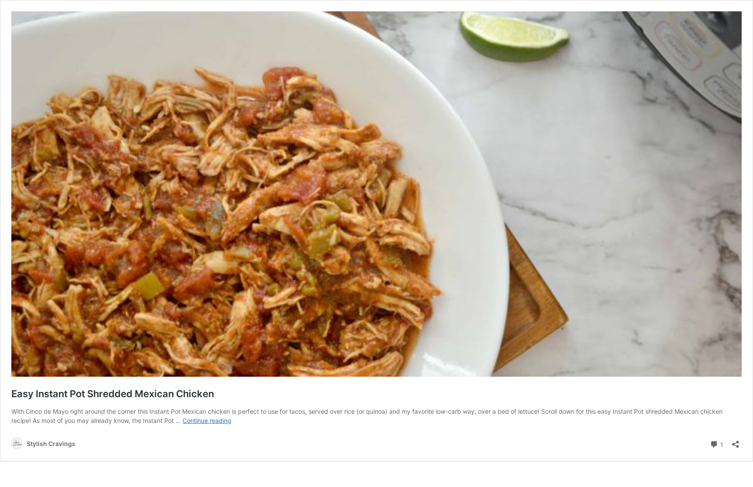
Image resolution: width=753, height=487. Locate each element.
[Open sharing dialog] (735, 441)
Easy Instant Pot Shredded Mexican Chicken (112, 393)
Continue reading (207, 420)
